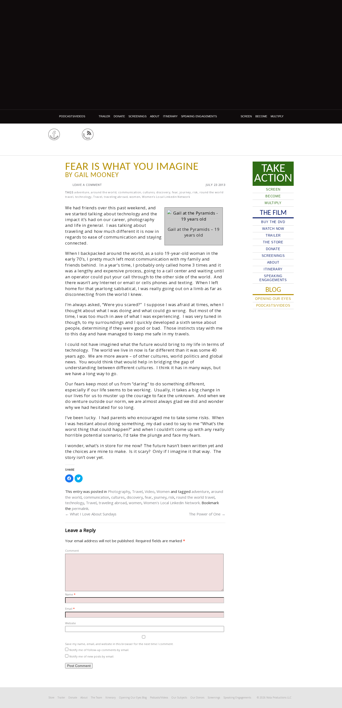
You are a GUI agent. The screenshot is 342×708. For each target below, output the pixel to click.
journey (185, 192)
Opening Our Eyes (171, 135)
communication (129, 192)
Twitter (71, 134)
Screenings (137, 116)
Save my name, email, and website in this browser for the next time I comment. (119, 644)
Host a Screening (275, 136)
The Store (273, 242)
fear (175, 192)
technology (83, 197)
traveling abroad (116, 197)
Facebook (54, 134)
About (154, 116)
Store (51, 697)
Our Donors (197, 697)
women (134, 197)
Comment (72, 550)
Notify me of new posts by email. (91, 656)
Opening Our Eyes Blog (133, 697)
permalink (80, 508)
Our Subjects (179, 697)
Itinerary (170, 116)
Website (70, 623)
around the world (103, 192)
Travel (97, 197)
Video (149, 491)
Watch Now (273, 229)
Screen (246, 116)
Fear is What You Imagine (132, 167)
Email (70, 608)
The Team (96, 697)
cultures (148, 192)
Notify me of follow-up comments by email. (99, 650)
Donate (119, 116)
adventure (81, 192)
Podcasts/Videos (72, 116)
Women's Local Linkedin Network (166, 197)
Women (163, 491)
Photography (119, 491)
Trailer (104, 116)
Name (70, 594)
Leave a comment (87, 185)
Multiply (277, 116)
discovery (163, 192)
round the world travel (195, 497)
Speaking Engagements (199, 116)
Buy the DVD (273, 222)
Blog (53, 116)
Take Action (273, 173)
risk (195, 192)
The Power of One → (207, 513)
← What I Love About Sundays (90, 513)
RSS (88, 134)
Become (261, 116)
